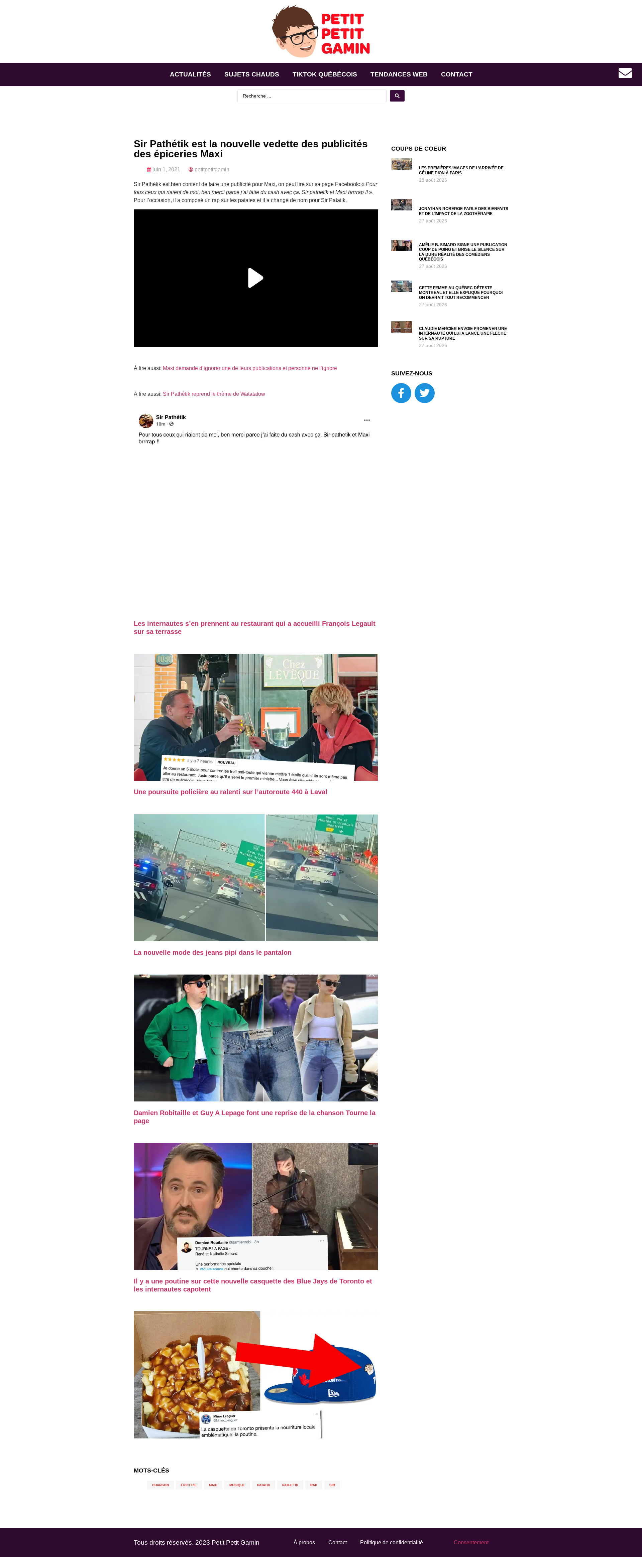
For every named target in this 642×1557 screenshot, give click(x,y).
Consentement (471, 1542)
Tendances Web (399, 74)
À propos (304, 1542)
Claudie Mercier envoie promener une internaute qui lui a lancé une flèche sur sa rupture (463, 333)
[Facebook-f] (401, 393)
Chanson (160, 1485)
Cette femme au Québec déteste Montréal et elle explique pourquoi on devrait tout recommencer (461, 293)
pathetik (290, 1485)
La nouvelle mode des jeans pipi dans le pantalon (213, 952)
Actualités (190, 74)
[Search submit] (397, 96)
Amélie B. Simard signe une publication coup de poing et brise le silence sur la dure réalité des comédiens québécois (463, 252)
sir (332, 1485)
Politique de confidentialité (391, 1542)
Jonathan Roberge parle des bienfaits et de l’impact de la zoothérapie (463, 211)
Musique (237, 1485)
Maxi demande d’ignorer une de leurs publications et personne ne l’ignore (250, 368)
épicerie (189, 1485)
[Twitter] (425, 393)
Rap (313, 1485)
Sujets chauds (251, 74)
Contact (456, 74)
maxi (213, 1485)
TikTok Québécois (325, 74)
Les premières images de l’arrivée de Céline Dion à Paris (461, 170)
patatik (263, 1485)
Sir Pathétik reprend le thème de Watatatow (214, 394)
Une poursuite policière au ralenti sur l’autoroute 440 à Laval (230, 792)
